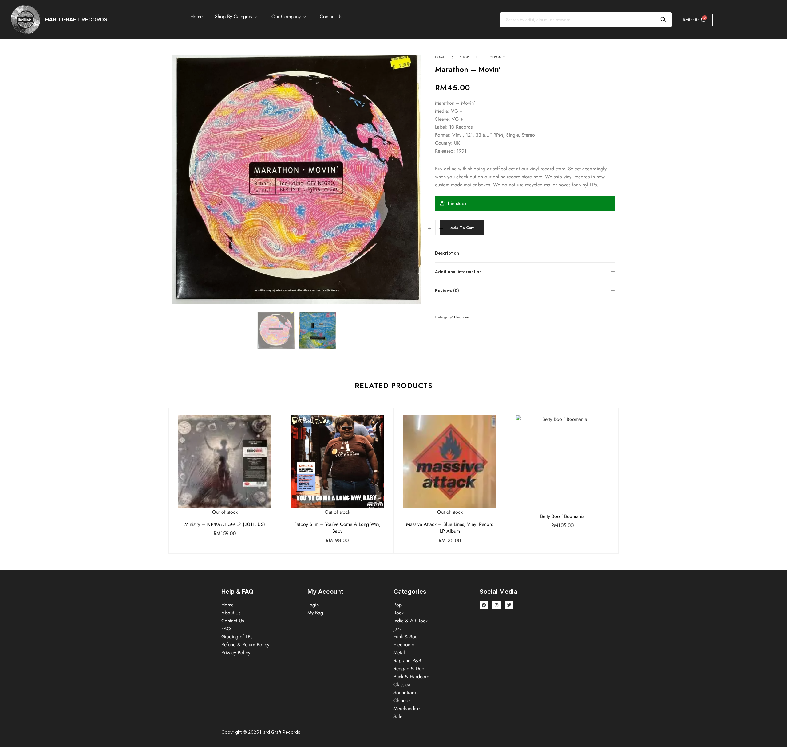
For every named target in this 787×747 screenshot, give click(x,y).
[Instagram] (496, 605)
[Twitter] (509, 605)
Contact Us (331, 16)
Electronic (494, 57)
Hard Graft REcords (76, 19)
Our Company (286, 16)
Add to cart (462, 228)
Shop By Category (233, 16)
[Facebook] (484, 605)
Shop (464, 57)
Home (196, 16)
